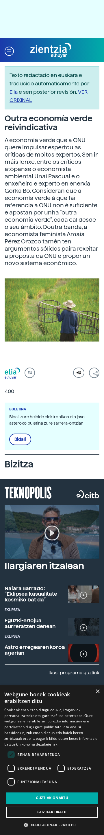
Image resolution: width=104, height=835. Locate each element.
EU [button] (30, 373)
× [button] (97, 691)
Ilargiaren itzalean (44, 565)
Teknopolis (28, 492)
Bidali (20, 439)
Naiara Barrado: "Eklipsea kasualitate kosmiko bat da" (31, 594)
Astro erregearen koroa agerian (35, 650)
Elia (14, 92)
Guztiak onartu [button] (52, 797)
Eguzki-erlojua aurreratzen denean (30, 623)
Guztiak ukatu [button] (51, 812)
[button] (9, 50)
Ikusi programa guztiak (74, 673)
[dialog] (52, 760)
